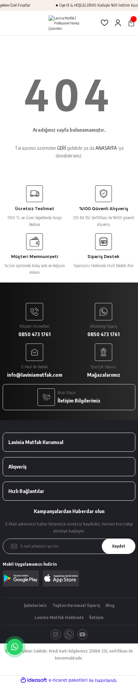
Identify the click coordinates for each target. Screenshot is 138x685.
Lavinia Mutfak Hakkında (59, 617)
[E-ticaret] (68, 680)
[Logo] (69, 22)
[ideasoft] (33, 680)
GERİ (61, 148)
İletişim (96, 617)
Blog (110, 605)
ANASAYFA (106, 148)
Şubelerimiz (35, 605)
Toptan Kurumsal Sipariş (76, 605)
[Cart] (131, 23)
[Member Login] (118, 23)
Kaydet (118, 546)
